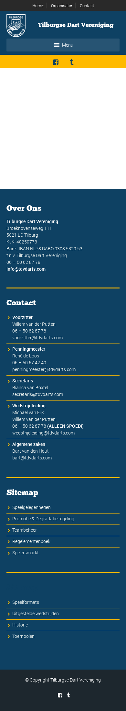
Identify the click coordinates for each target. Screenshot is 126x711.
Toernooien (23, 636)
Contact (87, 5)
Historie (20, 625)
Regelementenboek (31, 541)
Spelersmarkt (25, 552)
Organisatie (61, 5)
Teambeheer (24, 530)
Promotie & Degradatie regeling (43, 518)
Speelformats (25, 602)
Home (38, 5)
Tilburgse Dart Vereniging (76, 24)
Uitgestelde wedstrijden (35, 613)
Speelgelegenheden (31, 507)
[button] (67, 45)
